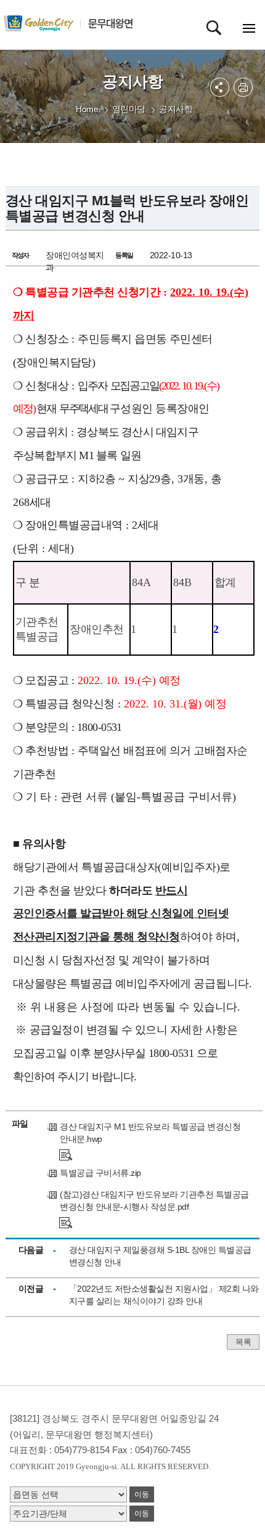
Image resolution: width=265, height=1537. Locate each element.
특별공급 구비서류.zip (100, 1173)
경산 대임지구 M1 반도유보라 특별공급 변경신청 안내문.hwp (150, 1133)
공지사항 (175, 109)
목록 (243, 1342)
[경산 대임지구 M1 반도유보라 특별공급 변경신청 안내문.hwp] (65, 1154)
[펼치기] (219, 87)
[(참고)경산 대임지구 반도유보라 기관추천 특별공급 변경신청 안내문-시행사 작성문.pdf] (65, 1222)
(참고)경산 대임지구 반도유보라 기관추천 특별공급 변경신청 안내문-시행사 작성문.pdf (154, 1200)
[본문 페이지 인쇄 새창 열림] (243, 87)
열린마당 (128, 109)
